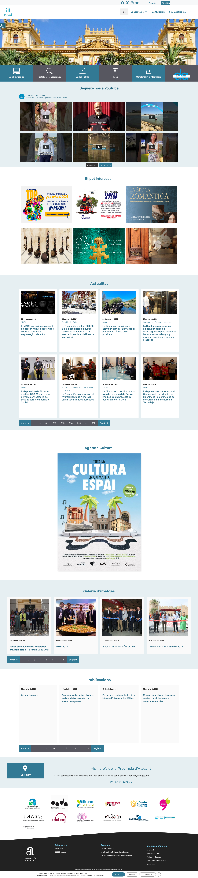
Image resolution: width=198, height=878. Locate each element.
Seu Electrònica (177, 12)
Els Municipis (158, 12)
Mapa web (151, 864)
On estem (26, 774)
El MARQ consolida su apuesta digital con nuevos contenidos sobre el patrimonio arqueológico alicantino (37, 330)
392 (93, 423)
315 (79, 423)
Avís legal (150, 850)
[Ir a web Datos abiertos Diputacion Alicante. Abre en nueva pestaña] (181, 73)
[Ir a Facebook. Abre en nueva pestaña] (122, 3)
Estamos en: (61, 845)
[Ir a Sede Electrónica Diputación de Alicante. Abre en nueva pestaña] (16, 73)
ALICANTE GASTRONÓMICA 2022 (119, 646)
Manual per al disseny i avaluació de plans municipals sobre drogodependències (159, 698)
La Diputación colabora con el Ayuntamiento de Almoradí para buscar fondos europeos (78, 397)
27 (88, 748)
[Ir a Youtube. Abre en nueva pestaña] (137, 3)
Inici (124, 12)
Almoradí (66, 387)
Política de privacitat (154, 853)
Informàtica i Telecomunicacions (157, 322)
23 (74, 748)
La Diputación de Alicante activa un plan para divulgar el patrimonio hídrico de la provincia (118, 330)
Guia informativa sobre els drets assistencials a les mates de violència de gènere (78, 698)
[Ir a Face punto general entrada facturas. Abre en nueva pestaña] (115, 73)
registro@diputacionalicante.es (118, 852)
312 (54, 423)
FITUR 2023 (62, 646)
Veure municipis (121, 782)
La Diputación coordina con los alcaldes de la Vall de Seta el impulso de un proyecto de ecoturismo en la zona (119, 395)
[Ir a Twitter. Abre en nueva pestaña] (127, 3)
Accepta (118, 874)
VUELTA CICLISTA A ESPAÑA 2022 (166, 646)
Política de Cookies (154, 857)
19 (46, 748)
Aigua (104, 322)
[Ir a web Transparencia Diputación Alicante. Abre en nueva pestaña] (49, 73)
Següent (104, 423)
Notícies (74, 387)
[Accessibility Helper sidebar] (3, 25)
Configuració (147, 874)
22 (67, 748)
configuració (100, 875)
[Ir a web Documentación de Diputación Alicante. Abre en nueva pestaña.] (82, 73)
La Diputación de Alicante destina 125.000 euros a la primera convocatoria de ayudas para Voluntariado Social (35, 397)
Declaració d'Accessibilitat (156, 860)
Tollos (105, 387)
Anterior (25, 423)
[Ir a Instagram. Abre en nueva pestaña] (132, 3)
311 (46, 423)
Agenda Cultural (99, 448)
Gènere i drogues (29, 695)
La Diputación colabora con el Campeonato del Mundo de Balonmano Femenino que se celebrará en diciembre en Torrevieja (159, 397)
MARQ (23, 322)
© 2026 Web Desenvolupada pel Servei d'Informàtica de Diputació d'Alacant (99, 869)
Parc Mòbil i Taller (69, 322)
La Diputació (137, 12)
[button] (191, 11)
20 (53, 748)
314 (71, 423)
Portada (24, 387)
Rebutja (132, 874)
